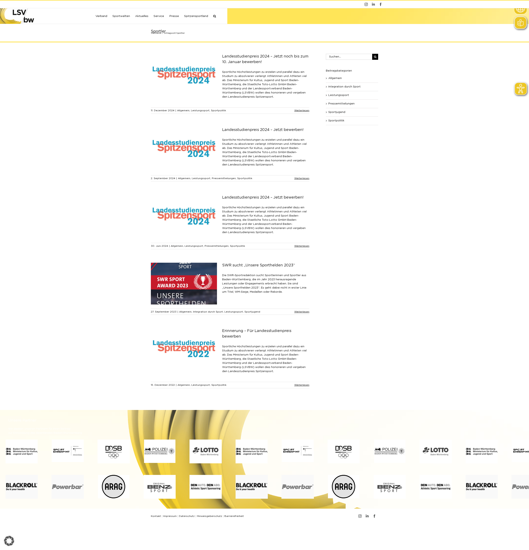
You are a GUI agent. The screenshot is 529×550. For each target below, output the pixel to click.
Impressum (170, 516)
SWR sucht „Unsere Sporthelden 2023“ (258, 265)
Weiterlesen (301, 110)
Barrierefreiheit (234, 516)
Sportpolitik (218, 110)
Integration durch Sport (208, 311)
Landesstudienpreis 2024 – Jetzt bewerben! (263, 130)
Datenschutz (187, 516)
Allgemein (183, 110)
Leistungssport (200, 110)
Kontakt (156, 516)
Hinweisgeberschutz (209, 516)
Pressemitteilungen (224, 178)
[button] (214, 15)
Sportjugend (252, 311)
